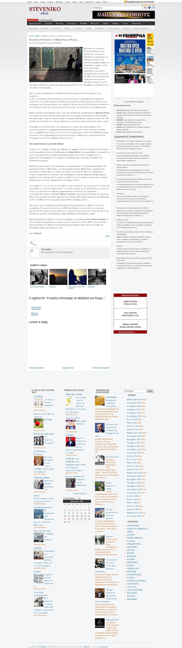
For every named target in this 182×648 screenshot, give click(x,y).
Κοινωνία (95, 23)
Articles (74, 2)
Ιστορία (67, 28)
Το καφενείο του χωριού (49, 440)
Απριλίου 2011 (133, 466)
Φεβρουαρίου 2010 (134, 512)
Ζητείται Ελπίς (112, 457)
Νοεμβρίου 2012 (133, 409)
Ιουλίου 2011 (132, 456)
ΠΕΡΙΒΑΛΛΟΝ (133, 568)
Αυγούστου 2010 (134, 492)
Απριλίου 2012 (133, 426)
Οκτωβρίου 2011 (133, 446)
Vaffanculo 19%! (122, 220)
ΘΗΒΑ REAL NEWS (74, 394)
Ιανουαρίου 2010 (134, 516)
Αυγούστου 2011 (134, 452)
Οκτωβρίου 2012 (133, 412)
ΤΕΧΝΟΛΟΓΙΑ (133, 583)
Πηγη (108, 236)
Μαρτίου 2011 (133, 469)
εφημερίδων (140, 101)
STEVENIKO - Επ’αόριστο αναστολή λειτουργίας (134, 141)
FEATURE (131, 596)
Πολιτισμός (33, 28)
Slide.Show (59, 2)
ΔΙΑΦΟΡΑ (131, 534)
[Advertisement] (76, 378)
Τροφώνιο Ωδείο (73, 418)
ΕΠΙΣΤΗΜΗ (132, 547)
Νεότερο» (34, 315)
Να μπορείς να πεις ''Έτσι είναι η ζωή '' (130, 153)
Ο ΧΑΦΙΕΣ (38, 396)
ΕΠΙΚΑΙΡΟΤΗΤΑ (134, 544)
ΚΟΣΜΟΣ (131, 559)
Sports (98, 2)
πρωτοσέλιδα (130, 101)
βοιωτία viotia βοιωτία (75, 476)
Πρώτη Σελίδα (35, 23)
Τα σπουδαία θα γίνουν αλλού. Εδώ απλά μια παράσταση (106, 565)
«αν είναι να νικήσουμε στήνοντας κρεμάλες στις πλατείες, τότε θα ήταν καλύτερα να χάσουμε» (134, 115)
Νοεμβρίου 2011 (133, 442)
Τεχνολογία (56, 28)
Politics (43, 2)
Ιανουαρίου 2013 (134, 402)
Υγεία (125, 23)
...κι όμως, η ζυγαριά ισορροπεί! (49, 402)
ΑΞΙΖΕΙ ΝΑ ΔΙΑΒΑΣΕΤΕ (137, 528)
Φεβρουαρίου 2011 (134, 472)
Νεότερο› (34, 313)
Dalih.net (87, 647)
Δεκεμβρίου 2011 (134, 439)
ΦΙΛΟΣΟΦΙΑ (132, 593)
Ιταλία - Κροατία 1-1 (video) (111, 486)
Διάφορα (126, 28)
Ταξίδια (88, 28)
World (81, 2)
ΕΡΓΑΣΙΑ (131, 550)
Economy (50, 2)
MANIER (37, 548)
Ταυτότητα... (121, 194)
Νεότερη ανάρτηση (36, 368)
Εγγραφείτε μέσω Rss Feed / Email (140, 2)
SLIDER (83, 23)
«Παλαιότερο (36, 307)
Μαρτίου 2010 (133, 509)
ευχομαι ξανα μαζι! (133, 125)
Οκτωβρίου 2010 (133, 486)
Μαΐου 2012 (132, 422)
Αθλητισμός (137, 23)
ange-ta (36, 495)
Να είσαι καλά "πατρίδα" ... (140, 110)
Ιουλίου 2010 (132, 496)
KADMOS (70, 435)
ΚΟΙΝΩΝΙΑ (131, 556)
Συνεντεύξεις (114, 28)
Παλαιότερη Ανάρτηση (101, 368)
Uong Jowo (103, 647)
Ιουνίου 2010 (132, 499)
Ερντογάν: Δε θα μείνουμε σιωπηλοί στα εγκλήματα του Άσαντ (107, 430)
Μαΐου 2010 (132, 502)
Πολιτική (59, 23)
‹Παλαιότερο (36, 309)
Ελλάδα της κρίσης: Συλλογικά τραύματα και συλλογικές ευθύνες (63, 20)
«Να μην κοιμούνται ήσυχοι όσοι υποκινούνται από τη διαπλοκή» (106, 595)
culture (104, 2)
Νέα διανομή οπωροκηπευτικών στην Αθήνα (132, 208)
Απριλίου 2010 (133, 506)
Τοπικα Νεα (132, 587)
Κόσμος (116, 23)
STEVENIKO (43, 647)
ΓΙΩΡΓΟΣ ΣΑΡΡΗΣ (41, 477)
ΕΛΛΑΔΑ (131, 541)
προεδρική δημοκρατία (43, 507)
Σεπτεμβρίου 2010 (134, 489)
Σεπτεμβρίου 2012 (134, 416)
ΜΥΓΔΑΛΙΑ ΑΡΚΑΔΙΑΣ (44, 434)
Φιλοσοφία (78, 28)
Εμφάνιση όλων (80, 493)
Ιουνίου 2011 (132, 459)
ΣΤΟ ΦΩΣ (48, 419)
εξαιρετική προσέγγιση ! (134, 132)
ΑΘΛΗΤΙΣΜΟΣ (133, 525)
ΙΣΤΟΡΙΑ (130, 553)
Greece (36, 2)
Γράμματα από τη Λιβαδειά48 (81, 482)
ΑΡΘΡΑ (37, 36)
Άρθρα (106, 23)
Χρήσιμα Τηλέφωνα (141, 28)
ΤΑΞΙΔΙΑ (131, 577)
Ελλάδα (48, 23)
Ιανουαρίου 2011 (134, 476)
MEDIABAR (132, 599)
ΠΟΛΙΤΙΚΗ (131, 571)
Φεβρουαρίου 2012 (134, 432)
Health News (90, 2)
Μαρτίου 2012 (133, 429)
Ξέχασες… (120, 246)
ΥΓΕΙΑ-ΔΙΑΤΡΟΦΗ (135, 590)
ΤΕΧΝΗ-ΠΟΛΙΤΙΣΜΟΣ (136, 580)
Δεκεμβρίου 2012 (134, 406)
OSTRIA (37, 571)
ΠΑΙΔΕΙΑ (131, 565)
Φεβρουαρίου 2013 (134, 399)
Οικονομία (71, 23)
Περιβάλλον (100, 28)
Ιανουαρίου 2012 (134, 436)
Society (67, 2)
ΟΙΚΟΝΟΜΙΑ (132, 562)
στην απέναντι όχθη (42, 530)
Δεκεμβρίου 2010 (134, 479)
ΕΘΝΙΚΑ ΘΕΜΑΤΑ (135, 538)
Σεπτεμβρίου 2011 (134, 449)
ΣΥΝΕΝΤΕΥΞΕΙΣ (134, 574)
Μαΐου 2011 (132, 462)
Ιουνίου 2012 (132, 419)
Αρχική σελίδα (68, 368)
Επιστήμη (44, 28)
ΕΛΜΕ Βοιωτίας (72, 458)
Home (30, 2)
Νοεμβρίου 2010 (133, 482)
